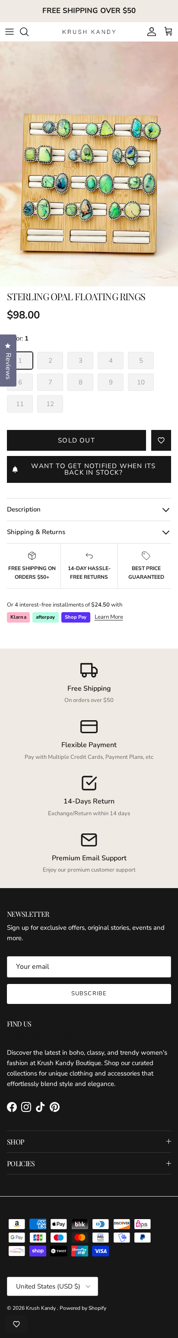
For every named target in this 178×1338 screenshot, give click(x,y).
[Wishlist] (16, 1324)
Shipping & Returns (36, 532)
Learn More (109, 617)
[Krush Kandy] (89, 31)
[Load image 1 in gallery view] (89, 164)
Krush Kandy (41, 1308)
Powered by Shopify (83, 1308)
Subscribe (88, 993)
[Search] (28, 31)
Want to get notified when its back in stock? (93, 469)
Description (24, 509)
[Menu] (9, 31)
